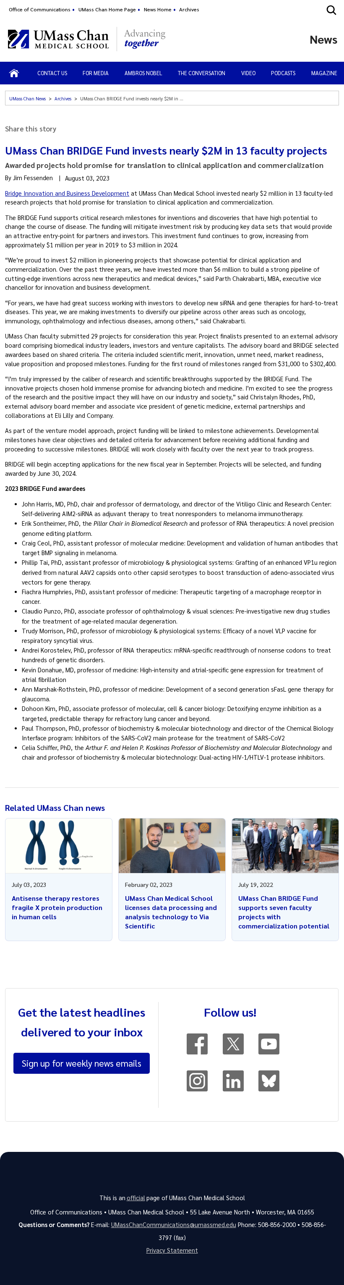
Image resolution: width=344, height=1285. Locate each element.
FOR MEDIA (96, 72)
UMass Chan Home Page (107, 9)
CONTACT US (52, 72)
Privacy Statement (172, 1250)
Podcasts (283, 72)
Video (248, 72)
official (136, 1197)
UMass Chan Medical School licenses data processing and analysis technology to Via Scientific (171, 912)
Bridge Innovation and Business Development (67, 193)
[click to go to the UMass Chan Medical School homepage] (58, 39)
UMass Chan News (27, 98)
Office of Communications (39, 9)
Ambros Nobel (143, 72)
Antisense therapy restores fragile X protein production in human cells (57, 907)
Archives (189, 9)
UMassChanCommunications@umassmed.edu (173, 1224)
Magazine (324, 72)
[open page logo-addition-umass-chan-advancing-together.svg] (144, 39)
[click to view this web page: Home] (14, 73)
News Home (158, 9)
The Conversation (201, 72)
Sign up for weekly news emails (81, 1063)
